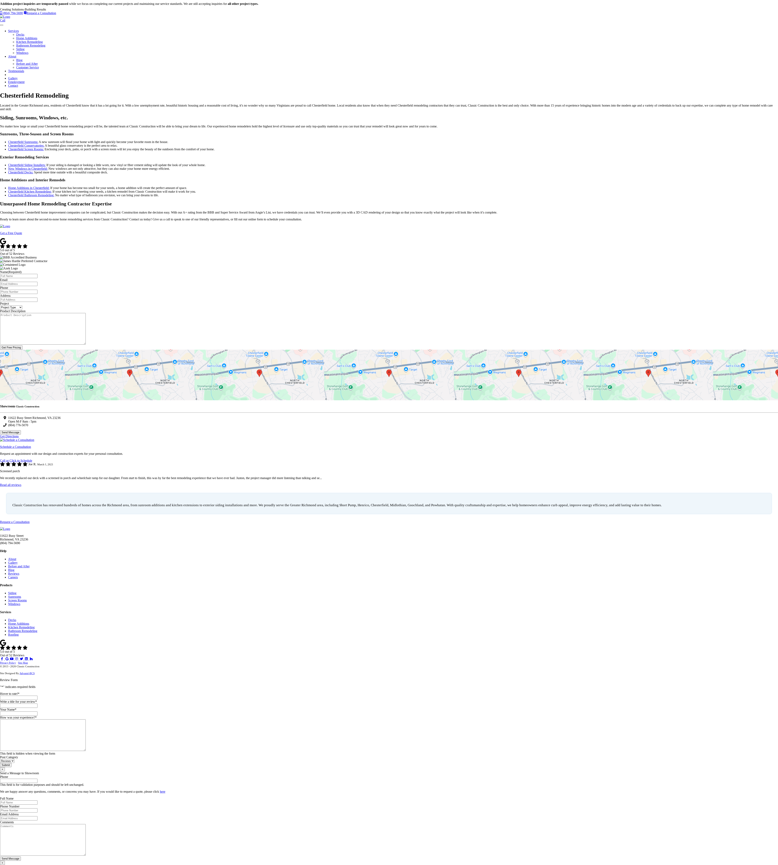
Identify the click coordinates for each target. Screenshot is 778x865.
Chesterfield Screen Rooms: (26, 149)
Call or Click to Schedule (16, 460)
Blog (19, 60)
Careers (13, 577)
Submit (6, 765)
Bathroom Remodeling (30, 45)
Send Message (10, 432)
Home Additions (26, 38)
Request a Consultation (41, 13)
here (162, 791)
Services (13, 31)
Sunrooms (14, 596)
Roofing (13, 634)
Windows (22, 52)
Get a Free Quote (11, 233)
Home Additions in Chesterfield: (28, 188)
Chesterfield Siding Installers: (27, 165)
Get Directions (9, 436)
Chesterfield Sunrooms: (23, 142)
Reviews (13, 573)
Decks (20, 34)
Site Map (23, 662)
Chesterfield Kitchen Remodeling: (30, 191)
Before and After (27, 63)
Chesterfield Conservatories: (26, 145)
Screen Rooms (17, 600)
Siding (20, 49)
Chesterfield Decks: (20, 172)
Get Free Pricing (11, 347)
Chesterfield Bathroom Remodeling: (31, 195)
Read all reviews (10, 485)
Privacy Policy (8, 662)
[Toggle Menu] (1, 25)
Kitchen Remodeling (29, 42)
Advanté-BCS (27, 673)
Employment (16, 82)
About (12, 56)
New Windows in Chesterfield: (28, 168)
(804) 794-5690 (12, 13)
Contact (13, 85)
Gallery (13, 78)
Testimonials (16, 71)
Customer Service (27, 67)
